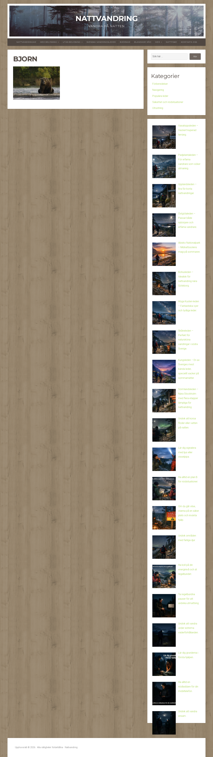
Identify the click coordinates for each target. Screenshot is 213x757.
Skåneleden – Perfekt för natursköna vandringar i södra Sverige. (188, 339)
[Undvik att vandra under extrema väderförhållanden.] (164, 635)
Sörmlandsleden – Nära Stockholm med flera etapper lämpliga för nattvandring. (188, 398)
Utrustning (157, 108)
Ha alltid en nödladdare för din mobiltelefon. (188, 687)
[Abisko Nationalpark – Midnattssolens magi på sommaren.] (164, 255)
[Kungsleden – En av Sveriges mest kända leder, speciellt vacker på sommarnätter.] (164, 372)
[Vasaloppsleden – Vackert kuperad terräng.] (164, 137)
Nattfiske (171, 42)
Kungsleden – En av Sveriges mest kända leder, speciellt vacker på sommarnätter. (189, 369)
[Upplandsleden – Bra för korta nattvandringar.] (164, 196)
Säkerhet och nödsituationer (167, 102)
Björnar (125, 42)
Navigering (158, 89)
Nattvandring (106, 18)
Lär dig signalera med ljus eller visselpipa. (187, 452)
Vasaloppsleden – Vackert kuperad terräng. (188, 130)
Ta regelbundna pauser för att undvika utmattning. (188, 599)
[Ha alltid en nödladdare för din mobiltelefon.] (164, 694)
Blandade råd (142, 42)
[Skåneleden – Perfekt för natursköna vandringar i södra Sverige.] (164, 342)
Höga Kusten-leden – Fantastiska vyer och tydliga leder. (188, 306)
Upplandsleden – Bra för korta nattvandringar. (187, 189)
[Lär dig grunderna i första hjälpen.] (164, 665)
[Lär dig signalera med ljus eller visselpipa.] (164, 460)
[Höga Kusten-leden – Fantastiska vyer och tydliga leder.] (164, 313)
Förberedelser (160, 83)
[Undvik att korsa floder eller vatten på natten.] (164, 430)
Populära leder (160, 96)
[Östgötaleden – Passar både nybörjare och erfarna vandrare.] (164, 225)
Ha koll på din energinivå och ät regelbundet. (187, 569)
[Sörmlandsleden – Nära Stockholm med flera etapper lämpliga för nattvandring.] (164, 401)
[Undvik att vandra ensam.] (164, 723)
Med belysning (48, 42)
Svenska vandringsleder (101, 42)
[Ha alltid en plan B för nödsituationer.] (164, 489)
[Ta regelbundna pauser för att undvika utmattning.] (164, 606)
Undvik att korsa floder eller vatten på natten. (187, 423)
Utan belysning (71, 42)
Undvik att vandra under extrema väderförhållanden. (188, 628)
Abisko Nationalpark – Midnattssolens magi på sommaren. (189, 247)
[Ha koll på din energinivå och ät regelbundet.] (164, 577)
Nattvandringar (26, 42)
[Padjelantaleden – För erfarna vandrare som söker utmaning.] (164, 167)
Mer (157, 42)
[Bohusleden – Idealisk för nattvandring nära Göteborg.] (164, 284)
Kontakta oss (189, 42)
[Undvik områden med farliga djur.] (164, 547)
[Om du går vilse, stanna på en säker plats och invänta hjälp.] (164, 518)
